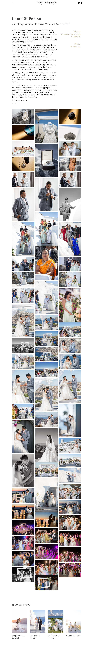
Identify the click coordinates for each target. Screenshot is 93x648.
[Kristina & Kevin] (55, 621)
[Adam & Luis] (73, 621)
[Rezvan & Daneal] (37, 621)
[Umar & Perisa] (23, 116)
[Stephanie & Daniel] (19, 621)
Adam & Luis (73, 636)
